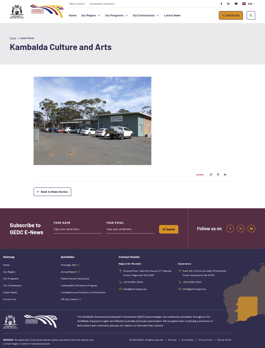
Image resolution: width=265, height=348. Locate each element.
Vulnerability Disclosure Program (79, 285)
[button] (90, 15)
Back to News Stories (55, 191)
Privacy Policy (206, 339)
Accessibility (187, 339)
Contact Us (9, 299)
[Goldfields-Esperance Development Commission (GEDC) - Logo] (40, 322)
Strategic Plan (69, 265)
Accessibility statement (102, 3)
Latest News (27, 38)
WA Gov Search (69, 299)
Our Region (16, 272)
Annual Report (69, 271)
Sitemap (172, 339)
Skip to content (77, 3)
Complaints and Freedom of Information (83, 292)
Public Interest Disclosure (75, 278)
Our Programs (18, 279)
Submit (170, 229)
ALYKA (228, 339)
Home (13, 38)
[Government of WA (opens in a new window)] (17, 11)
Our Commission (19, 286)
